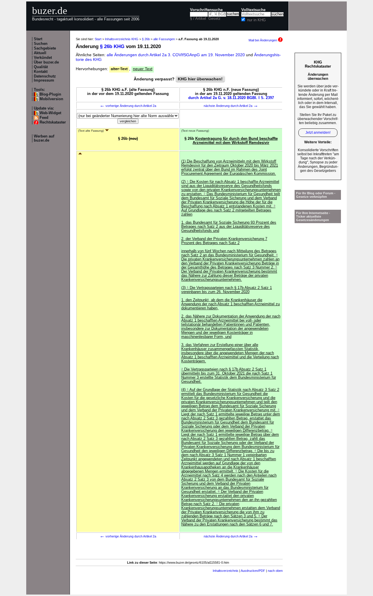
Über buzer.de (46, 62)
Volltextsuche (253, 10)
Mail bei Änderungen (263, 40)
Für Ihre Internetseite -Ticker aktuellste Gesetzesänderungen (313, 216)
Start (38, 39)
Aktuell (40, 53)
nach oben (275, 570)
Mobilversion (51, 99)
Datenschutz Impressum (45, 78)
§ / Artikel (198, 19)
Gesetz (214, 19)
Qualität (41, 67)
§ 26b (146, 39)
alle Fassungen (164, 39)
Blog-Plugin (50, 94)
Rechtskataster (53, 122)
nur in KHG (256, 20)
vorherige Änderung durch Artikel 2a (128, 105)
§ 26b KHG (112, 46)
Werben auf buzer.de (44, 138)
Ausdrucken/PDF (253, 570)
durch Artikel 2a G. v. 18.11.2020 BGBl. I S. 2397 (231, 98)
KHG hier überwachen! (200, 79)
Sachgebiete (45, 48)
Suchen (40, 44)
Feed (44, 118)
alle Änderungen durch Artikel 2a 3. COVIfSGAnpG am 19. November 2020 (176, 54)
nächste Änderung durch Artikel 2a (231, 105)
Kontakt (40, 72)
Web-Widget (50, 113)
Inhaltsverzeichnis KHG (121, 39)
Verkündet (43, 58)
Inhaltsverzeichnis (225, 570)
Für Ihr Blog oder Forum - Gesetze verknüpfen (315, 194)
